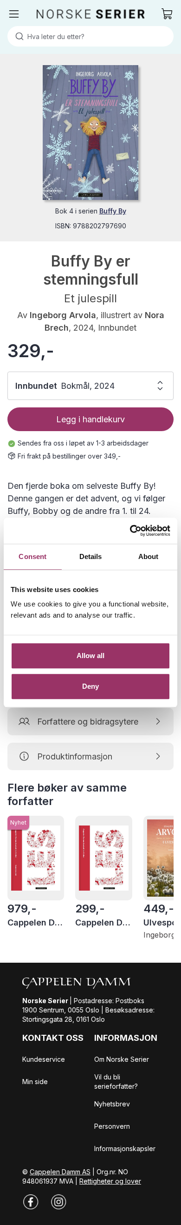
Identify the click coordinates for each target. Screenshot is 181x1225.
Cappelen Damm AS (60, 1172)
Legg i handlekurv (90, 419)
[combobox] (90, 36)
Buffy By (112, 211)
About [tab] (148, 556)
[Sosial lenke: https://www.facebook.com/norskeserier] (30, 1201)
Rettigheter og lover (110, 1181)
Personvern (112, 1126)
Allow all (91, 655)
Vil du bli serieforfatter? (116, 1081)
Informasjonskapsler (124, 1148)
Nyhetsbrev (112, 1104)
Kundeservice (43, 1059)
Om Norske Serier (121, 1059)
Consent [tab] (32, 556)
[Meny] (13, 13)
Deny (90, 686)
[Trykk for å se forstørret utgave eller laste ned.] (90, 132)
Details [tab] (90, 556)
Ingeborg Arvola (63, 315)
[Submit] (17, 36)
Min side (35, 1081)
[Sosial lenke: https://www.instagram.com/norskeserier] (58, 1201)
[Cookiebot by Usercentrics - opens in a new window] (130, 531)
